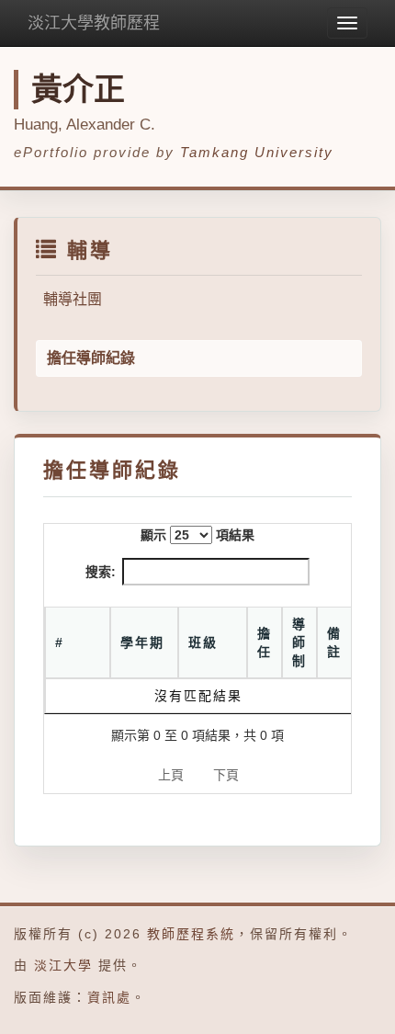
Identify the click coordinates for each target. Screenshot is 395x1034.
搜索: (100, 571)
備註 (334, 642)
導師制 (299, 642)
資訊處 (109, 997)
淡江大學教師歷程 (94, 23)
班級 (203, 642)
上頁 (171, 774)
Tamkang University (256, 152)
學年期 (142, 642)
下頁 (226, 774)
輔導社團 (72, 299)
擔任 (264, 642)
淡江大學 (63, 965)
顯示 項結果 (197, 535)
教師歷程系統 (191, 933)
